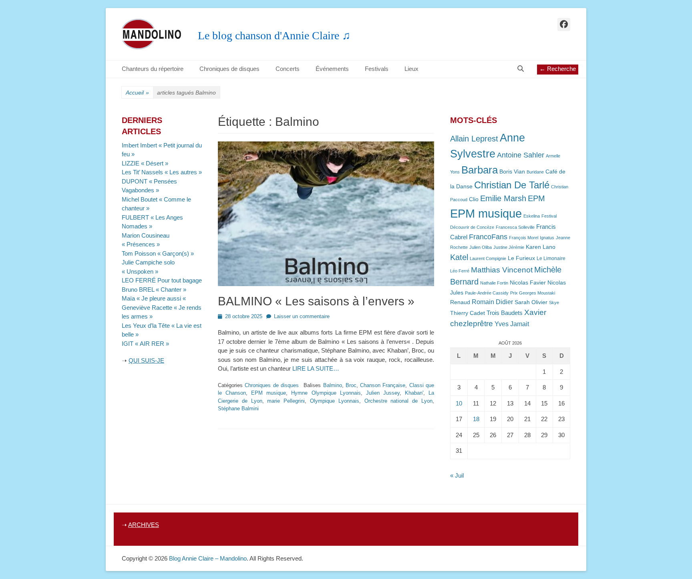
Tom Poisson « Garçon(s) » (158, 253)
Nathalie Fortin (494, 282)
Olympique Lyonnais (334, 401)
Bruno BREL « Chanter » (154, 289)
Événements (332, 68)
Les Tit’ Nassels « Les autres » (162, 172)
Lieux (411, 68)
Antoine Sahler (520, 155)
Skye (554, 302)
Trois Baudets (505, 313)
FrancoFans (488, 237)
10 (459, 403)
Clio (474, 199)
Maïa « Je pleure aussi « (154, 298)
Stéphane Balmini (238, 409)
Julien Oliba (480, 247)
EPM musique (268, 393)
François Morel (523, 237)
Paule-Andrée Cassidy (487, 293)
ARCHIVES (143, 524)
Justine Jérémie (508, 247)
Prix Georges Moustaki (532, 293)
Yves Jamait (512, 324)
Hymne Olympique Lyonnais (325, 393)
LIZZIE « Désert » (145, 163)
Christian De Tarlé (511, 185)
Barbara (479, 170)
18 (476, 419)
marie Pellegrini (286, 401)
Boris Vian (512, 172)
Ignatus (547, 237)
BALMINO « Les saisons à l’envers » (316, 301)
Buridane (535, 171)
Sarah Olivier (531, 302)
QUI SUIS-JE (146, 360)
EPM (536, 198)
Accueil (137, 92)
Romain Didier (492, 302)
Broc (351, 385)
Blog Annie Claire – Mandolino (208, 558)
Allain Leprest (474, 138)
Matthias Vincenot (502, 270)
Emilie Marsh (503, 198)
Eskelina (531, 216)
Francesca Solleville (515, 227)
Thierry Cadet (467, 313)
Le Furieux (521, 258)
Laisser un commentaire (302, 316)
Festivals (376, 68)
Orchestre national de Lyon (398, 401)
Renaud (460, 302)
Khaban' (414, 393)
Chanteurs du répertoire (152, 68)
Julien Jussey (383, 393)
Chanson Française (382, 385)
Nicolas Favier (528, 283)
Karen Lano (540, 247)
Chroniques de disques (229, 68)
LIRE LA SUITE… (315, 368)
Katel (459, 257)
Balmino (332, 385)
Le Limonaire (551, 258)
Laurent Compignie (488, 258)
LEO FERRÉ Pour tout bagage (162, 280)
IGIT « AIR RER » (145, 343)
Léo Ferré (459, 270)
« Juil (457, 475)
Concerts (288, 68)
